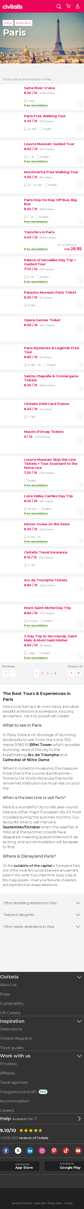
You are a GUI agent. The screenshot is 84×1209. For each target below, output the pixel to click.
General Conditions (22, 1203)
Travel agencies (13, 1082)
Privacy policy (54, 1203)
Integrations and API (18, 1092)
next (70, 673)
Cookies (68, 1203)
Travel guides (12, 1048)
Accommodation (15, 1101)
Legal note (40, 1203)
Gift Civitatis (10, 1013)
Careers (7, 1110)
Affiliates (7, 1073)
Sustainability (12, 1003)
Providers (8, 1064)
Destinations (11, 1029)
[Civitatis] (12, 6)
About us (8, 985)
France (8, 23)
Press (5, 994)
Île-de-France (23, 23)
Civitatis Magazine (16, 1038)
